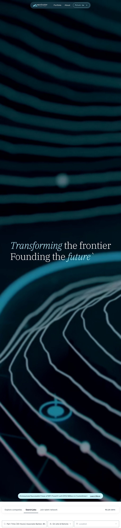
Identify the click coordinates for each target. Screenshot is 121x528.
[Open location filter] (116, 523)
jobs (31, 509)
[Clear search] (43, 523)
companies (13, 509)
